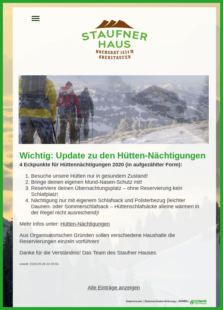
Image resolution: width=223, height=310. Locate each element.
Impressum (134, 301)
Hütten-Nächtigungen (85, 224)
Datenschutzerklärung (160, 301)
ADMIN (183, 301)
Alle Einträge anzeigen (114, 288)
